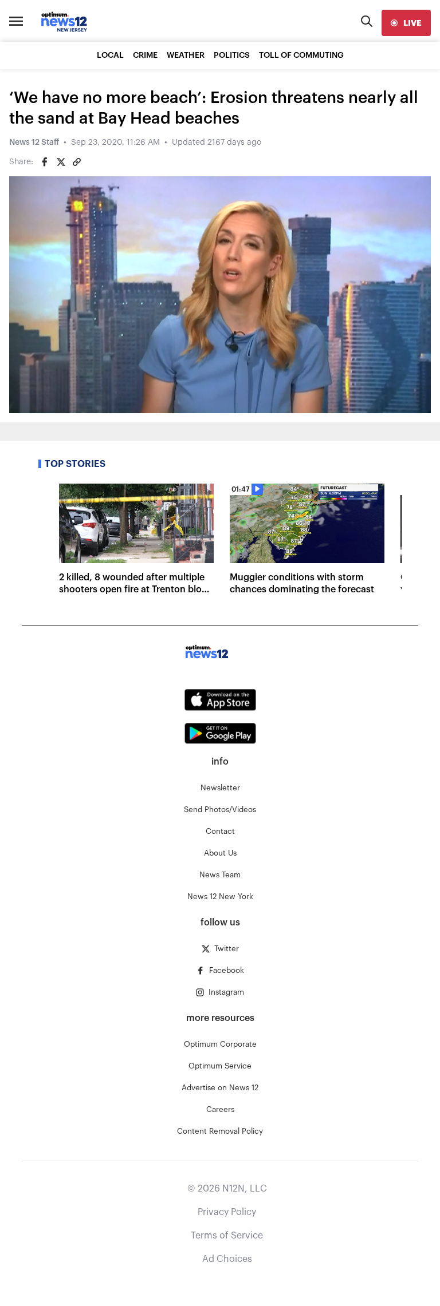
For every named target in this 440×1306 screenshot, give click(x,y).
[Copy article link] (76, 162)
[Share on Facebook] (44, 162)
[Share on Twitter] (60, 162)
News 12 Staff (34, 142)
